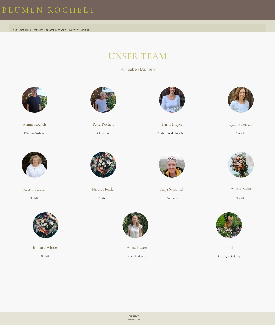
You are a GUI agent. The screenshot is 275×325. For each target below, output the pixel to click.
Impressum (134, 316)
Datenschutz (134, 319)
